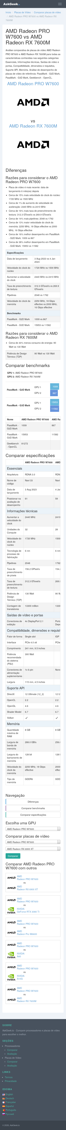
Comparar (13, 856)
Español (10, 1106)
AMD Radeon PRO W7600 (33, 83)
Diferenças (33, 801)
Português (11, 1109)
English (9, 1094)
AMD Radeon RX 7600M (33, 126)
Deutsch (10, 1098)
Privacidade (11, 1081)
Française (11, 1102)
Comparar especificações (33, 814)
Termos (8, 1077)
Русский (10, 1113)
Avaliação (12, 1053)
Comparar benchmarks (33, 808)
